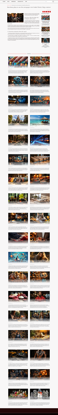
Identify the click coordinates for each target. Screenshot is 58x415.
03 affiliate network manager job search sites (18, 261)
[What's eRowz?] (40, 374)
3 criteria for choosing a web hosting (39, 163)
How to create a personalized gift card (40, 241)
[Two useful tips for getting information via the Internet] (18, 218)
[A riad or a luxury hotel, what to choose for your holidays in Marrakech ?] (18, 140)
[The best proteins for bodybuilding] (18, 296)
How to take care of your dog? (40, 261)
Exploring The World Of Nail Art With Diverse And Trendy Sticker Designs (46, 22)
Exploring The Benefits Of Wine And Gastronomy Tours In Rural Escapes (46, 33)
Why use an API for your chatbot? (45, 44)
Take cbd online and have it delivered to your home (18, 202)
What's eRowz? (40, 378)
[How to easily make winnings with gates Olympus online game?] (40, 81)
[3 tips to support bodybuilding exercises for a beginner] (40, 296)
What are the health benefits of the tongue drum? (40, 183)
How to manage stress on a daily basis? (18, 339)
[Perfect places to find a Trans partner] (40, 394)
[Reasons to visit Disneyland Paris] (18, 120)
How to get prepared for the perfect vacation (40, 339)
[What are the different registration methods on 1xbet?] (18, 101)
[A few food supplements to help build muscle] (18, 394)
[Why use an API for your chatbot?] (45, 40)
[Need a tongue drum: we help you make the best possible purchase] (18, 179)
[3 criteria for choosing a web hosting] (40, 159)
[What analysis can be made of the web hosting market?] (40, 140)
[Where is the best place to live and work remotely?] (40, 101)
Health (8, 1)
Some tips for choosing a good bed (40, 202)
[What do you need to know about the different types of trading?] (18, 374)
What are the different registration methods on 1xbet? (18, 105)
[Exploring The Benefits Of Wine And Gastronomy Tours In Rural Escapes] (45, 29)
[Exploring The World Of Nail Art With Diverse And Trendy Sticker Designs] (45, 17)
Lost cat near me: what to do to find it (40, 222)
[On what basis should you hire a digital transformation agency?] (18, 159)
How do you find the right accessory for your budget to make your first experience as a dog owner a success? (18, 281)
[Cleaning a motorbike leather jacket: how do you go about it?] (40, 355)
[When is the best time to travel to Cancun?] (40, 120)
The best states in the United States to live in (18, 241)
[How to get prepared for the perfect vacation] (40, 335)
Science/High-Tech (20, 1)
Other (26, 1)
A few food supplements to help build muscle (18, 398)
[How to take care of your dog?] (40, 257)
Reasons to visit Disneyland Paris (18, 124)
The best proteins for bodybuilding (18, 300)
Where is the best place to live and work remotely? (40, 105)
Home (8, 5)
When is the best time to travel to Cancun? (39, 124)
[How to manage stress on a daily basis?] (18, 335)
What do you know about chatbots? (40, 280)
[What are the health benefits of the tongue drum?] (40, 179)
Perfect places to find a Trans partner (39, 398)
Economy (4, 1)
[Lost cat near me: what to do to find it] (40, 218)
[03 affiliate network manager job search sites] (18, 257)
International (13, 1)
